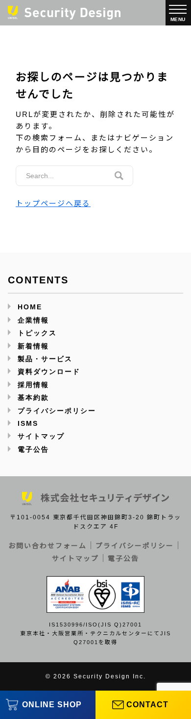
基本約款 (33, 397)
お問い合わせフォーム (47, 546)
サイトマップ (41, 436)
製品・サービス (45, 359)
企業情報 (33, 320)
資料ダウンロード (49, 371)
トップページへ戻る (53, 203)
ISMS (28, 423)
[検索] (119, 176)
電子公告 (33, 449)
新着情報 (33, 346)
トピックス (37, 333)
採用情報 (33, 385)
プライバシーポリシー (57, 411)
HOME (30, 307)
